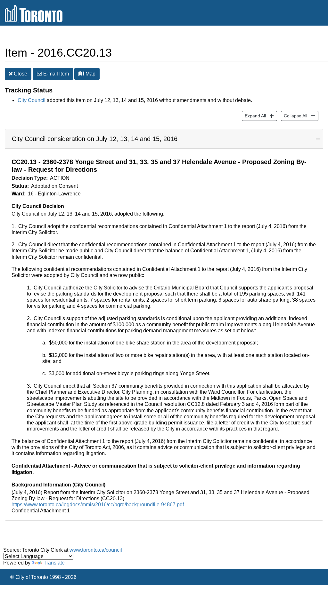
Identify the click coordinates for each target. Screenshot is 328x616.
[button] (81, 73)
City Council (31, 100)
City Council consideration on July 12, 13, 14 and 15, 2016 (94, 138)
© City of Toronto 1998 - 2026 (43, 577)
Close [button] (19, 73)
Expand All (254, 115)
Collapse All (294, 115)
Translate (54, 562)
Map (89, 73)
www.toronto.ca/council (96, 550)
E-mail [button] (55, 73)
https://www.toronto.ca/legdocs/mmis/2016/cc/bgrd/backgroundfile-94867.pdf (98, 504)
